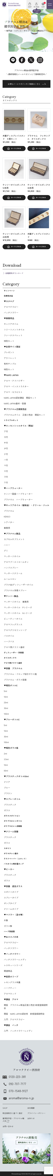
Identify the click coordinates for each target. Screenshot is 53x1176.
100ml (6, 713)
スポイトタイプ (11, 891)
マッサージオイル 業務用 (16, 601)
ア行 (6, 431)
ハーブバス (9, 641)
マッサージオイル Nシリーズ (18, 613)
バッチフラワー (11, 312)
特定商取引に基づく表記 (12, 1113)
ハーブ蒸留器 (9, 931)
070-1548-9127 (18, 1090)
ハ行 (6, 459)
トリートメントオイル (14, 329)
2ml (5, 753)
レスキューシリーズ (13, 965)
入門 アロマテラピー (14, 1019)
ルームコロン (10, 579)
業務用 (7, 527)
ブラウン (8, 793)
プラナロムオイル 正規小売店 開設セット (24, 414)
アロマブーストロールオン (16, 561)
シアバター (9, 522)
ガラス (7, 810)
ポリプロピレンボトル (13, 821)
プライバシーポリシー (36, 1113)
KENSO (7, 516)
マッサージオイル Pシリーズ (18, 607)
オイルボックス (10, 657)
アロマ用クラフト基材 (14, 647)
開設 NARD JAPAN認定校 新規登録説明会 (24, 1013)
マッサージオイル (12, 556)
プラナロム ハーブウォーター (18, 499)
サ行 (6, 442)
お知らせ (31, 1118)
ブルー (7, 787)
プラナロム (9, 510)
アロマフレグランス (13, 624)
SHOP (5, 1108)
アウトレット (10, 358)
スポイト (7, 848)
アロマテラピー (11, 306)
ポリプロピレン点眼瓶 (13, 826)
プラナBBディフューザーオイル (18, 584)
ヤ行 (6, 471)
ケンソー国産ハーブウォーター (18, 493)
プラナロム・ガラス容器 (15, 679)
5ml (5, 691)
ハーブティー (10, 987)
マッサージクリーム (13, 573)
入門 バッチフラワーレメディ (18, 1030)
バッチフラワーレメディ (15, 959)
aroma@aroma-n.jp (21, 1098)
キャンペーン (9, 290)
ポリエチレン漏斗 (11, 853)
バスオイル (9, 635)
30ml (6, 708)
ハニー (7, 544)
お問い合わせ (8, 1126)
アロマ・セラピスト (13, 392)
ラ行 (6, 476)
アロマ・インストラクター (16, 386)
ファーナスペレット (13, 335)
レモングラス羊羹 (12, 982)
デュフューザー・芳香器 (14, 652)
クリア (7, 781)
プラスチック (10, 804)
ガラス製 (8, 926)
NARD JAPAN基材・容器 (15, 403)
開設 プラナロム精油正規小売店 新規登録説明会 (26, 1006)
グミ (6, 550)
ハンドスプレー (11, 567)
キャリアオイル (11, 323)
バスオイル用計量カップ (14, 863)
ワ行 (6, 482)
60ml (6, 770)
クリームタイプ (11, 908)
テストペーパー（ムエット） (15, 858)
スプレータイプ (11, 897)
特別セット (9, 340)
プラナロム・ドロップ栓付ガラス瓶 (20, 674)
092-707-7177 (17, 1083)
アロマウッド (10, 993)
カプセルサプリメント (14, 539)
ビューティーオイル (13, 618)
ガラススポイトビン (12, 815)
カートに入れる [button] (16, 148)
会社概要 (31, 1108)
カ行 (6, 437)
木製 (6, 920)
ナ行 (6, 454)
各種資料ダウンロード (14, 273)
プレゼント (9, 352)
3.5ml (6, 759)
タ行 (6, 448)
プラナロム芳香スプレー (15, 590)
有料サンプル (10, 363)
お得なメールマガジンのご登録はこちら (24, 84)
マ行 (6, 465)
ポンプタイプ (10, 903)
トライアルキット (11, 420)
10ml (6, 696)
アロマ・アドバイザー (14, 380)
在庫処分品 (8, 295)
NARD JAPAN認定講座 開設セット (20, 397)
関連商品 (8, 970)
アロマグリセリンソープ (15, 630)
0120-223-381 (17, 1076)
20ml (6, 702)
